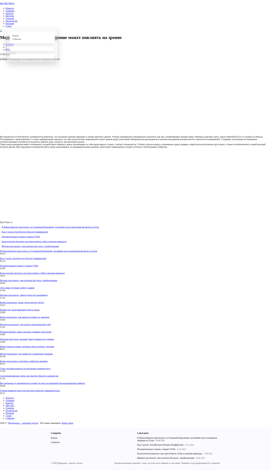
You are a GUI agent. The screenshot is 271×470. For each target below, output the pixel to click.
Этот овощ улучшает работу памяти (17, 288)
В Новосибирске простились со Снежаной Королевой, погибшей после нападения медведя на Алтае (50, 227)
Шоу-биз (10, 16)
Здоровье (10, 11)
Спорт (9, 26)
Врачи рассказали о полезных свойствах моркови (24, 361)
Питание (10, 23)
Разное (54, 438)
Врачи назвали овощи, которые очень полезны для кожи (27, 346)
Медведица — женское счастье (23, 423)
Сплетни (10, 18)
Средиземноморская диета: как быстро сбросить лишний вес (29, 376)
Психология (11, 21)
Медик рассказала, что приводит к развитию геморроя (26, 354)
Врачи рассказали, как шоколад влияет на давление (24, 317)
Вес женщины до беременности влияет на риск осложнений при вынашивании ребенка (42, 383)
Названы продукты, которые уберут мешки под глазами (27, 339)
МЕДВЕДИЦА (7, 3)
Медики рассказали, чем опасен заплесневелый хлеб (25, 324)
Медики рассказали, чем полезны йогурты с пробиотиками (30, 246)
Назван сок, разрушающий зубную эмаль (20, 310)
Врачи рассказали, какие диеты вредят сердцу (22, 302)
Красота (9, 13)
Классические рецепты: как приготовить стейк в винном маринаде (34, 241)
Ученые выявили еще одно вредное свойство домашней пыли (30, 390)
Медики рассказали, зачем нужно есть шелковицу (24, 295)
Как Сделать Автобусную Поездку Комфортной (25, 232)
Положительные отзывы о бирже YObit (21, 236)
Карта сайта (67, 423)
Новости (10, 8)
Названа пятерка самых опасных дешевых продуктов (25, 332)
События (10, 418)
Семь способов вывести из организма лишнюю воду (25, 368)
